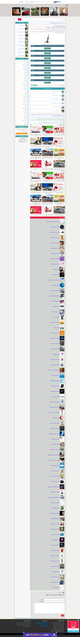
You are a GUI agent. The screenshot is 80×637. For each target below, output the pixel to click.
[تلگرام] (36, 85)
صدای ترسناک (26, 74)
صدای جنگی (26, 78)
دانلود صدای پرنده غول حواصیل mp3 (58, 628)
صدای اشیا (60, 23)
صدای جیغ (45, 625)
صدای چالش (26, 80)
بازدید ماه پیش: (24, 141)
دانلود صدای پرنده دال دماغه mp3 (59, 625)
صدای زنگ (26, 92)
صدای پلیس (39, 622)
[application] (47, 46)
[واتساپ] (34, 85)
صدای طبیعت (26, 102)
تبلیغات (27, 1)
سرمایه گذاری (73, 631)
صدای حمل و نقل (25, 84)
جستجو (20, 19)
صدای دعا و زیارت (25, 88)
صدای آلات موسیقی (25, 64)
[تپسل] (23, 632)
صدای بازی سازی (25, 68)
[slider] (32, 46)
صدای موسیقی (26, 118)
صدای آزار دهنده (25, 60)
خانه (63, 23)
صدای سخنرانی (26, 96)
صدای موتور (26, 116)
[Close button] (56, 632)
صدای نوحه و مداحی (25, 120)
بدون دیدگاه (51, 27)
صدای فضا (26, 106)
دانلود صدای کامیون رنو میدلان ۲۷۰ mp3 (58, 629)
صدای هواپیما (26, 122)
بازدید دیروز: (25, 138)
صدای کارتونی (26, 110)
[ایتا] (32, 85)
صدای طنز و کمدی (25, 104)
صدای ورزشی (26, 124)
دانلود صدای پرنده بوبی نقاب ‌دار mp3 (58, 624)
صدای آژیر (26, 62)
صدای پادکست (26, 70)
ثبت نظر (60, 592)
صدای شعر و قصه (25, 100)
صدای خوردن (26, 86)
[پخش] (63, 50)
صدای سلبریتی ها (25, 98)
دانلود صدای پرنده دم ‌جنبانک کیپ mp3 (58, 622)
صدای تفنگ (26, 76)
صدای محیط (26, 112)
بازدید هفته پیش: (24, 139)
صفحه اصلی (32, 1)
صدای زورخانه (26, 94)
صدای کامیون (45, 622)
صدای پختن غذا (25, 72)
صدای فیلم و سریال (25, 108)
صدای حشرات (26, 82)
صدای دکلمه (26, 90)
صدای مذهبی (26, 114)
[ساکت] (34, 50)
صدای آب (40, 625)
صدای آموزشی (26, 66)
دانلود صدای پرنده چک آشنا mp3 (59, 626)
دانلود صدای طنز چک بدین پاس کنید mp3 (57, 631)
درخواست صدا (21, 1)
